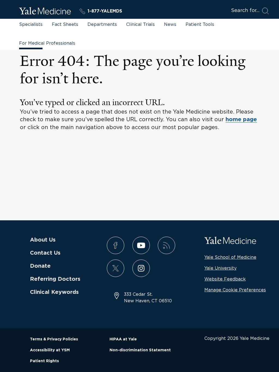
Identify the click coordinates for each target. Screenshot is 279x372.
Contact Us (45, 253)
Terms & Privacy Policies (54, 339)
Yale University (220, 268)
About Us (43, 240)
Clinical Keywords (54, 292)
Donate (40, 266)
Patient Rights (44, 361)
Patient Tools (200, 24)
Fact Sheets (65, 24)
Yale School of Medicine (230, 257)
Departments (102, 24)
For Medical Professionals (47, 43)
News (170, 24)
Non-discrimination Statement (140, 350)
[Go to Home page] (45, 11)
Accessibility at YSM (50, 350)
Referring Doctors (55, 279)
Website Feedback (225, 278)
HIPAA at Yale (123, 339)
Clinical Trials (140, 24)
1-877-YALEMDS (104, 11)
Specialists (31, 24)
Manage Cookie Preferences (235, 289)
